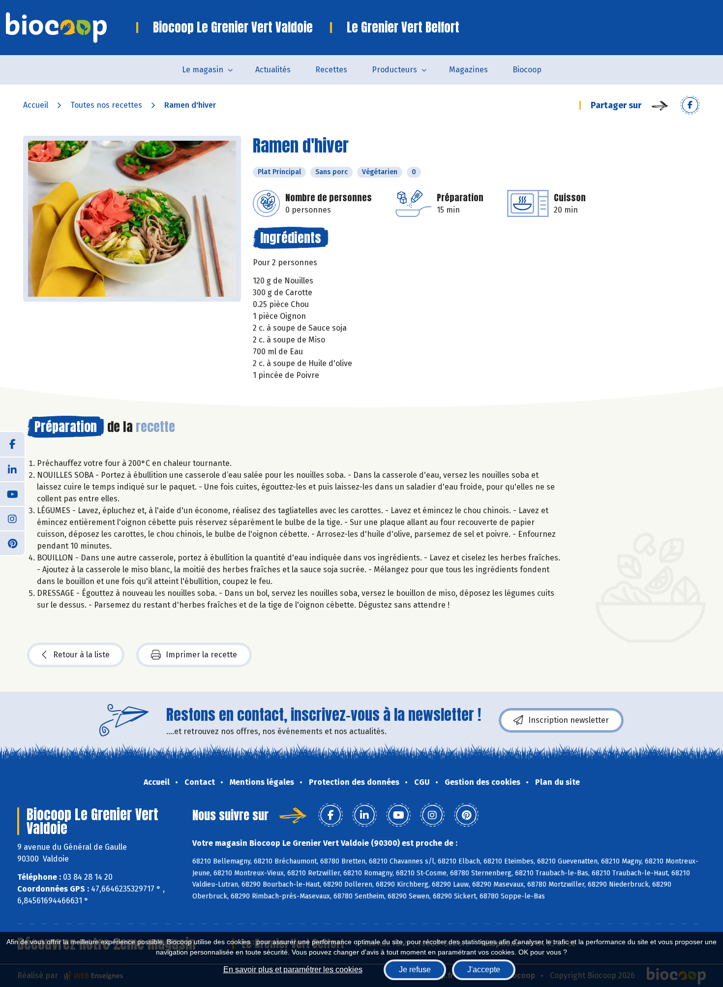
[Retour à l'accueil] (71, 27)
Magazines (468, 69)
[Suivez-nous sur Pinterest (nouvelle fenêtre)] (12, 542)
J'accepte (483, 969)
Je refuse (415, 969)
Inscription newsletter (568, 720)
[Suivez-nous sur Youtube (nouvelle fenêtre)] (12, 493)
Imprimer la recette (201, 654)
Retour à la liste (81, 654)
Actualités (273, 69)
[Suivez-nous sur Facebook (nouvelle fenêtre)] (12, 444)
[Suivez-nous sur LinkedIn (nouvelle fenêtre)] (12, 469)
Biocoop (527, 69)
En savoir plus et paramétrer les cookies (292, 969)
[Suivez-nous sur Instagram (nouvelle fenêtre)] (12, 518)
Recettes (331, 69)
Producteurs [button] (394, 69)
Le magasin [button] (202, 69)
